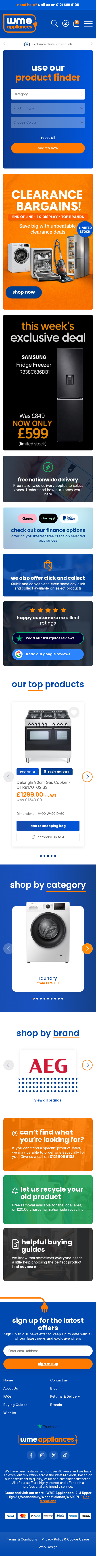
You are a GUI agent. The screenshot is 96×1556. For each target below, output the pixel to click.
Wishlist (9, 1413)
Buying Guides (15, 1405)
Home (8, 1380)
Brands (56, 1405)
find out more (24, 1266)
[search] (54, 24)
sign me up (48, 1363)
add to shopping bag (48, 826)
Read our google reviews (48, 654)
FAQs (7, 1396)
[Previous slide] (4, 44)
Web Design (48, 1547)
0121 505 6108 (67, 4)
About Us (10, 1388)
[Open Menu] (88, 24)
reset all (48, 138)
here (48, 494)
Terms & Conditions (22, 1539)
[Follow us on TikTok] (65, 1458)
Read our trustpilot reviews (50, 638)
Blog (54, 1388)
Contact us (59, 1380)
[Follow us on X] (53, 1458)
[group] (48, 241)
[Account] (65, 24)
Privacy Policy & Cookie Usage (65, 1539)
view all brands (48, 1100)
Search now (48, 148)
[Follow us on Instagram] (42, 1458)
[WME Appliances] (20, 23)
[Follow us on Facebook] (31, 1458)
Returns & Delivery (65, 1396)
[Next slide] (92, 44)
